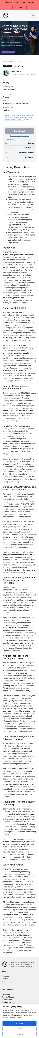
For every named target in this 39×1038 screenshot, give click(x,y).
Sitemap (10, 61)
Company (6, 976)
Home (4, 61)
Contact (5, 979)
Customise (19, 1029)
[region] (19, 1021)
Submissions (7, 1000)
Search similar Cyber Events (19, 136)
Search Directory (8, 997)
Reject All (19, 1034)
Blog (4, 981)
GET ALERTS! (19, 7)
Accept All (19, 1023)
